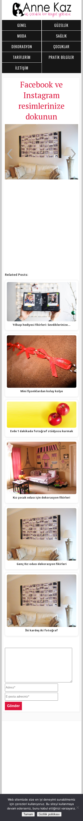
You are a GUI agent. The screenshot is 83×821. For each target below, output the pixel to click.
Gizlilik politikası (49, 814)
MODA (21, 36)
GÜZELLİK (61, 25)
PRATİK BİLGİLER (61, 57)
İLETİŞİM (21, 68)
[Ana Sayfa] (41, 16)
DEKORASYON (22, 46)
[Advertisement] (41, 226)
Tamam (28, 814)
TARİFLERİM (22, 57)
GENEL (21, 25)
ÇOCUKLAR (61, 46)
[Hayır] (77, 807)
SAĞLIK (61, 36)
